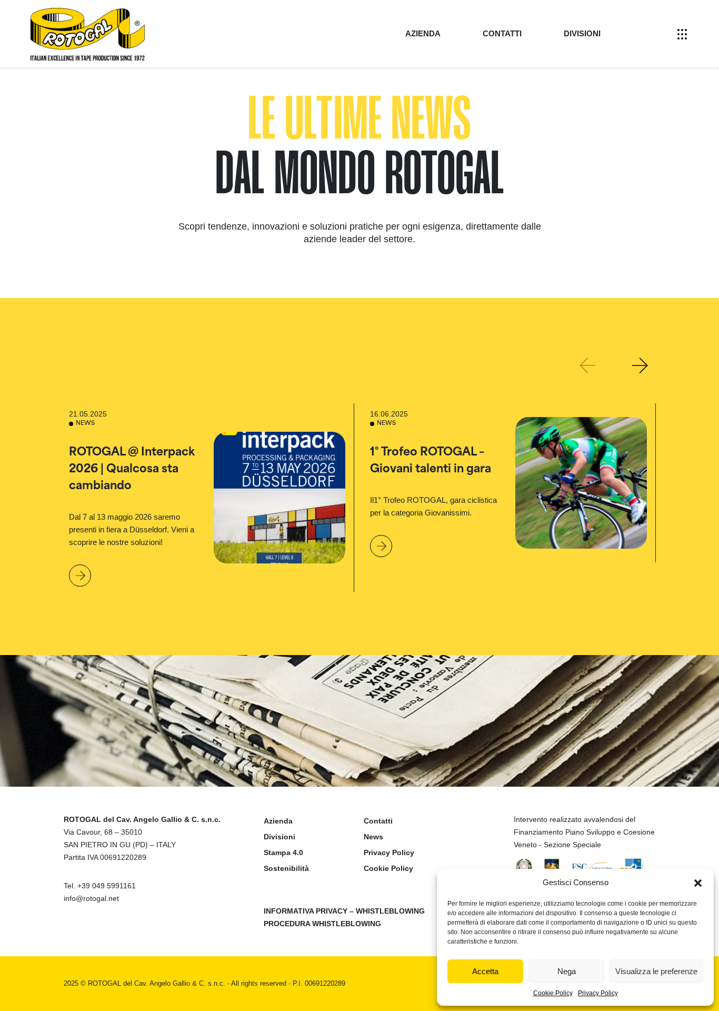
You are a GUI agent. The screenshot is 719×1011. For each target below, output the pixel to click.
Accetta (485, 971)
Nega (566, 971)
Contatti (502, 33)
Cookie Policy (553, 993)
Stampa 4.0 (283, 852)
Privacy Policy (598, 993)
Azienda (423, 33)
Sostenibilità (286, 868)
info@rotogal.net (91, 898)
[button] (698, 882)
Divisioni (582, 33)
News (373, 836)
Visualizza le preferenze (656, 971)
